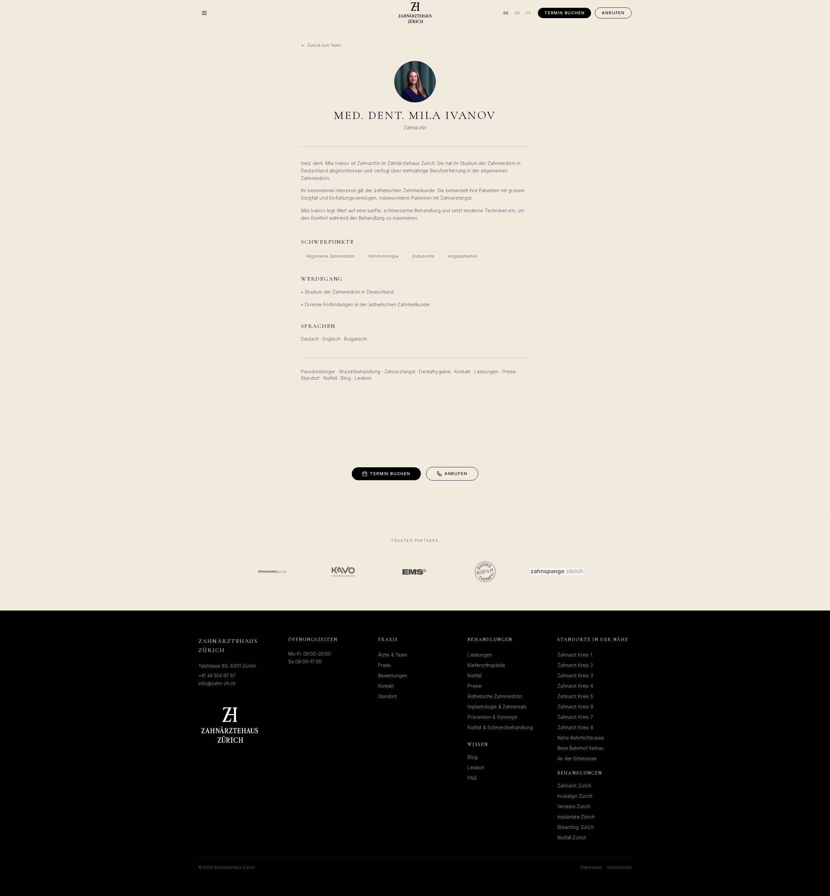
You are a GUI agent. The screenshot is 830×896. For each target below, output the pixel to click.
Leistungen (486, 371)
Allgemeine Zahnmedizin (330, 256)
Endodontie (423, 256)
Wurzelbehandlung (360, 371)
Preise (509, 371)
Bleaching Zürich (575, 827)
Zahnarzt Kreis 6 (575, 706)
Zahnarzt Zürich (574, 785)
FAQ (472, 778)
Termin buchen (564, 12)
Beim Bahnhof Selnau (580, 748)
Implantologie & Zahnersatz (497, 706)
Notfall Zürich (571, 837)
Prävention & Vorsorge (492, 717)
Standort (310, 378)
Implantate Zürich (576, 817)
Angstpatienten (463, 256)
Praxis (384, 665)
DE (506, 13)
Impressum (591, 867)
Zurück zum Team (324, 45)
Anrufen (613, 12)
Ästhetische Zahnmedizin (495, 696)
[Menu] (204, 13)
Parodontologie (383, 256)
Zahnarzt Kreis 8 (575, 727)
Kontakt (462, 371)
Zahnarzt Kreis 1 (574, 654)
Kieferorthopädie (486, 665)
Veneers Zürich (573, 806)
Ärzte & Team (392, 654)
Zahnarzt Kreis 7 (575, 717)
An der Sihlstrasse (577, 758)
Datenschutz (619, 867)
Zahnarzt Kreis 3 (575, 675)
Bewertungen (393, 675)
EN (517, 13)
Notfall (330, 378)
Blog (346, 378)
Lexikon (363, 378)
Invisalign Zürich (574, 796)
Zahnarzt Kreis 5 (575, 696)
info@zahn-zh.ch (216, 683)
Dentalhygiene (435, 371)
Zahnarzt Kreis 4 (575, 686)
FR (528, 13)
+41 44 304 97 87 (217, 675)
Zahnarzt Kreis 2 (575, 665)
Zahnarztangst (399, 371)
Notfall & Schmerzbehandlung (500, 727)
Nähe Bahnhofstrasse (580, 737)
